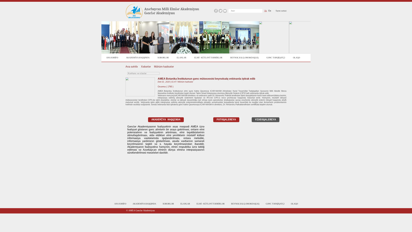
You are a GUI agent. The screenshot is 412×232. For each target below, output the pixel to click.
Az (265, 11)
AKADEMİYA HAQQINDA (138, 57)
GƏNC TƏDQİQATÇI (275, 57)
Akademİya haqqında (165, 119)
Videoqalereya (265, 119)
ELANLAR (181, 57)
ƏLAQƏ (296, 57)
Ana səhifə (132, 66)
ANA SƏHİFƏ (112, 57)
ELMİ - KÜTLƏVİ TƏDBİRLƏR (208, 57)
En (269, 11)
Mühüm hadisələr (164, 66)
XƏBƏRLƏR (163, 57)
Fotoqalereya (226, 119)
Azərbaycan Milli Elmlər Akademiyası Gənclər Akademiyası (171, 11)
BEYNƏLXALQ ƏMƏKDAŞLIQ (244, 57)
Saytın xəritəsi (281, 11)
